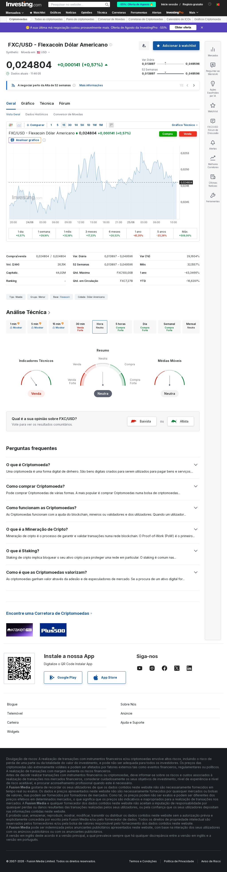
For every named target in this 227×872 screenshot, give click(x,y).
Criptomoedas (18, 19)
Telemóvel (15, 713)
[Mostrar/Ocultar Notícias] (111, 125)
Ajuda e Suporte (132, 722)
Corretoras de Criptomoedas (146, 19)
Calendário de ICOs (179, 19)
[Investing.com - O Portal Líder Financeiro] (23, 4)
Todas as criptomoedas (49, 19)
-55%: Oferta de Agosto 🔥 (136, 4)
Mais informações (91, 85)
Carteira (13, 722)
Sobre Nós (128, 704)
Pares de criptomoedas (80, 19)
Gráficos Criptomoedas (208, 19)
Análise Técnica (26, 312)
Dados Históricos (36, 114)
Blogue (12, 704)
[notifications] (209, 4)
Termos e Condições (143, 861)
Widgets (13, 731)
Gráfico (27, 103)
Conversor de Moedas (111, 19)
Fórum (64, 103)
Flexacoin (65, 297)
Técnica (47, 103)
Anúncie (126, 713)
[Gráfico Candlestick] (10, 125)
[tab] (16, 327)
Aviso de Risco (211, 861)
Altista (184, 421)
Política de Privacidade (179, 861)
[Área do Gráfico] (19, 125)
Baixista (145, 421)
